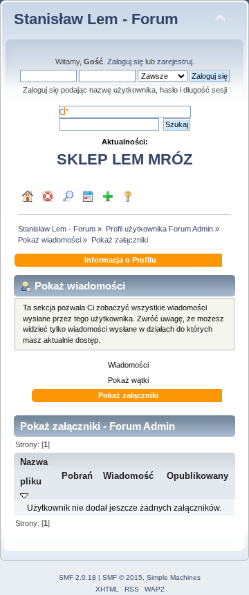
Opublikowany (197, 476)
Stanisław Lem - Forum (96, 19)
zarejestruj (174, 61)
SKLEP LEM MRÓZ (124, 159)
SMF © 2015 (122, 577)
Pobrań (77, 476)
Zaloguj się (125, 61)
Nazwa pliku (34, 472)
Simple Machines (174, 577)
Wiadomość (128, 476)
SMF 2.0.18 (77, 577)
